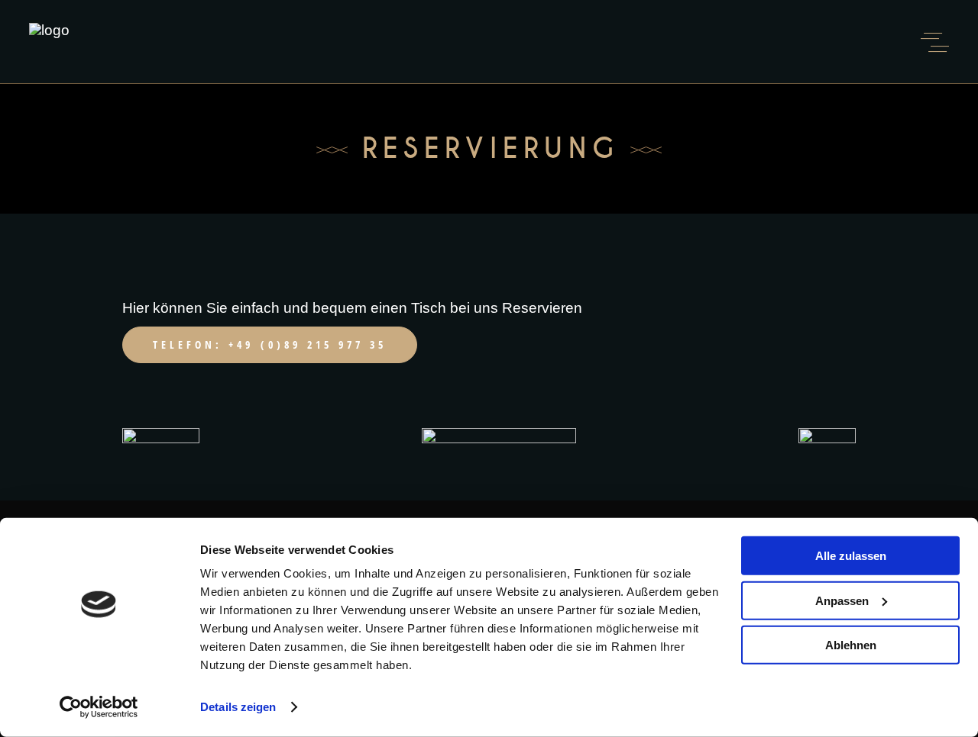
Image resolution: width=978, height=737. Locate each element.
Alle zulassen (850, 555)
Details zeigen (238, 706)
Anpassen (842, 600)
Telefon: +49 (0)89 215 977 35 (270, 344)
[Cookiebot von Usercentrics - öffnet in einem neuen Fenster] (99, 707)
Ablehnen (850, 645)
